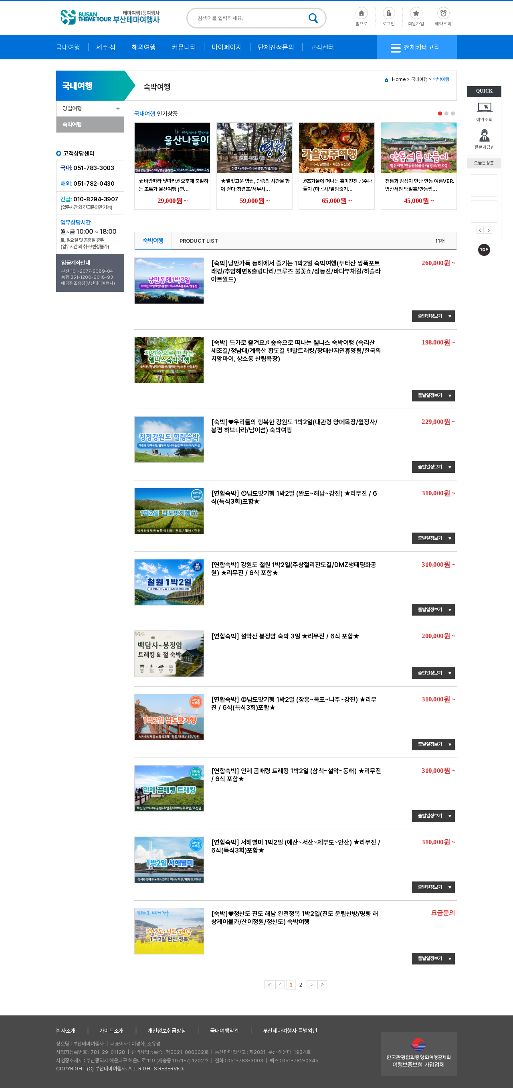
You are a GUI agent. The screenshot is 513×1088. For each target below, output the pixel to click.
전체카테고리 (422, 47)
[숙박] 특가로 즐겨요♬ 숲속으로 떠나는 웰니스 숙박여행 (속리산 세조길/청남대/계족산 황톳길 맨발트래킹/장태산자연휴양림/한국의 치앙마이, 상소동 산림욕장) (296, 351)
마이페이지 (227, 47)
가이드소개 (111, 1030)
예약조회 (485, 119)
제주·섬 (106, 47)
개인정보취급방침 (166, 1030)
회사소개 (65, 1030)
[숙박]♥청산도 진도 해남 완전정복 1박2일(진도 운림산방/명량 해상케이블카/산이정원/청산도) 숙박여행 (294, 918)
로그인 (389, 23)
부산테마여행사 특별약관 (290, 1030)
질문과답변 (485, 147)
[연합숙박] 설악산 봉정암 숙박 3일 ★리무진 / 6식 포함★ (285, 636)
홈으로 (361, 23)
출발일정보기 (430, 316)
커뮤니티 (184, 47)
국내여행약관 (224, 1030)
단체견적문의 (276, 47)
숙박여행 (72, 124)
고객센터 (322, 47)
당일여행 (72, 108)
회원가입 (416, 23)
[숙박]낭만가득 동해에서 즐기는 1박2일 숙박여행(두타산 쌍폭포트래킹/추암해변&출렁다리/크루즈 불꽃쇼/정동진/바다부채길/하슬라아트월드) (296, 271)
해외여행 (144, 47)
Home (399, 79)
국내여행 (68, 47)
